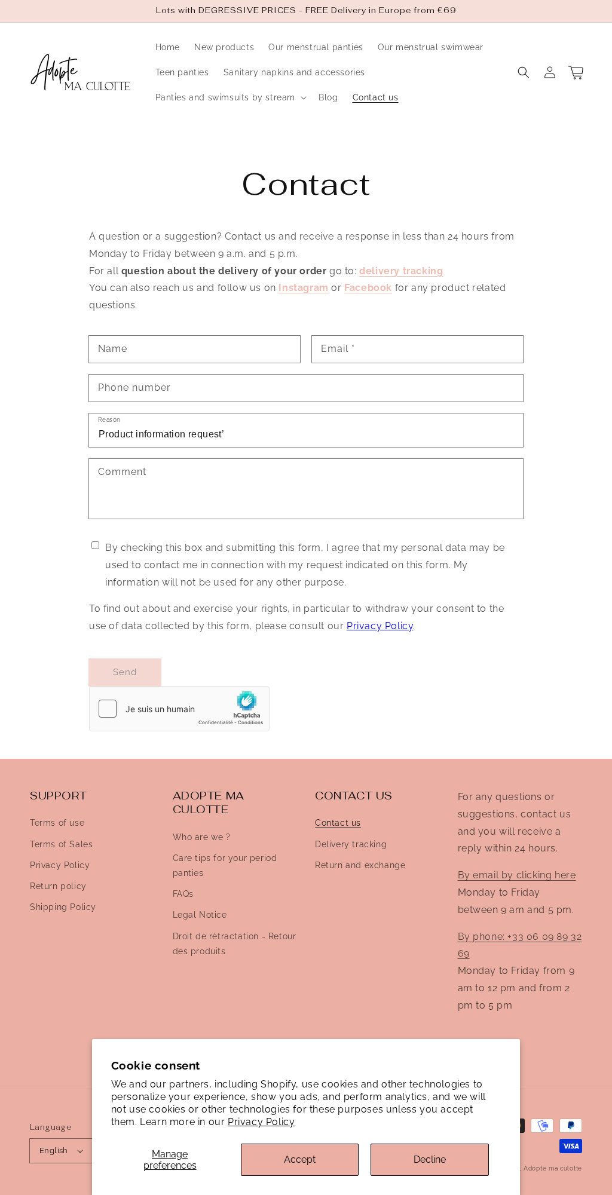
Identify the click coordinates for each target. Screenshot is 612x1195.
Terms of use (57, 823)
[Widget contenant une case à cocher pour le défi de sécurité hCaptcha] (179, 708)
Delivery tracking (351, 844)
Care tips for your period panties (225, 865)
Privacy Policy (261, 1121)
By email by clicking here (517, 875)
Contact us (338, 823)
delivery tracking (401, 271)
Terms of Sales (61, 844)
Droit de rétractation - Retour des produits (234, 944)
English (53, 1150)
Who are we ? (202, 837)
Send (125, 672)
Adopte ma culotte (553, 1168)
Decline (430, 1159)
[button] (523, 72)
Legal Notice (200, 915)
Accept (300, 1159)
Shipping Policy (63, 907)
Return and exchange (360, 865)
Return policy (58, 886)
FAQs (183, 894)
